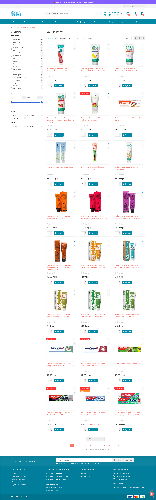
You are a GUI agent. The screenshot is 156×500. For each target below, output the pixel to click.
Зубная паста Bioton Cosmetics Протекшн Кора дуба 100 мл (59, 316)
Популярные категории (58, 469)
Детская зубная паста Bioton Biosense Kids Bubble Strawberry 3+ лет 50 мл (60, 120)
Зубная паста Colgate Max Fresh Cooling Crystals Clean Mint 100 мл (128, 414)
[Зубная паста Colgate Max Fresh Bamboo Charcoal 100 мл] (61, 398)
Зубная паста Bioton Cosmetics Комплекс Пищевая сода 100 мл (127, 266)
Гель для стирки (52, 485)
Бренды (83, 473)
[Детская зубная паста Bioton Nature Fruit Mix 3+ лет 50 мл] (95, 103)
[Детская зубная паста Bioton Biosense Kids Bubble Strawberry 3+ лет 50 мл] (61, 103)
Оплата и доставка (16, 6)
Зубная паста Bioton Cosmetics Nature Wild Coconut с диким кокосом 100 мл (59, 267)
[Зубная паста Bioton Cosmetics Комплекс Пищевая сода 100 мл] (129, 251)
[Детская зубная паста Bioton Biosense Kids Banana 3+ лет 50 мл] (95, 54)
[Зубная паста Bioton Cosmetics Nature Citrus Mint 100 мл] (61, 202)
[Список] (140, 38)
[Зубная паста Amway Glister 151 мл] (61, 152)
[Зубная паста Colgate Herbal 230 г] (129, 349)
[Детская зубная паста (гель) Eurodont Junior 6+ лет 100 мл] (61, 54)
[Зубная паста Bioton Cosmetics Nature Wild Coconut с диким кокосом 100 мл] (61, 251)
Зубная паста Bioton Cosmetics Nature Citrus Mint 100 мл (59, 217)
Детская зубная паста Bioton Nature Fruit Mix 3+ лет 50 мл (95, 119)
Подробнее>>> (93, 2)
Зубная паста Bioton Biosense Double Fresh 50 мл (92, 168)
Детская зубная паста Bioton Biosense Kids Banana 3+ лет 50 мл (94, 70)
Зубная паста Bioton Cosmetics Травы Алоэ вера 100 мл (127, 316)
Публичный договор (20, 485)
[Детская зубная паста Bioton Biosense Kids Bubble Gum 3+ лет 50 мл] (129, 54)
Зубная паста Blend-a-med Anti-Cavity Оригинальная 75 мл (93, 365)
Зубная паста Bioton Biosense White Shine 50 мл (129, 168)
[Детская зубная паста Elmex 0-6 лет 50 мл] (129, 103)
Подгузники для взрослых (56, 479)
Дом (56, 22)
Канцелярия (98, 22)
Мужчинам (125, 22)
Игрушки (112, 22)
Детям (15, 22)
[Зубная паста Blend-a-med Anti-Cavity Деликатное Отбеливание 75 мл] (61, 349)
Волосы (67, 22)
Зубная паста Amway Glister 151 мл (60, 167)
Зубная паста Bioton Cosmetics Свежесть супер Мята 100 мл (93, 316)
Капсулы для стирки (54, 487)
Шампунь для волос (54, 490)
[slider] (12, 102)
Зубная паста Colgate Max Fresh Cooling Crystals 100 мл (93, 414)
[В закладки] (74, 44)
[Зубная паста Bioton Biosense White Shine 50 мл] (129, 152)
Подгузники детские (54, 473)
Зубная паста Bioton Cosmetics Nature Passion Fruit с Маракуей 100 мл (129, 218)
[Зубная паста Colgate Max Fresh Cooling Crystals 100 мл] (95, 398)
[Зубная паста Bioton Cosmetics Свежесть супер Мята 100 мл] (95, 300)
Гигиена (45, 22)
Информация (18, 469)
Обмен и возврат (44, 6)
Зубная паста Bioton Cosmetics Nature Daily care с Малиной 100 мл (94, 217)
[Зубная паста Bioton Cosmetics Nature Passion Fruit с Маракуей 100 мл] (129, 202)
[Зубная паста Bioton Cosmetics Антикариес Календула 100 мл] (95, 251)
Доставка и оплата (19, 476)
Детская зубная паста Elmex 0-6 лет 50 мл (129, 119)
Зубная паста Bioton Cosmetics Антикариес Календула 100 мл (93, 266)
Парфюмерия (82, 22)
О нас (34, 6)
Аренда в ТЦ (85, 476)
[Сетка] (136, 38)
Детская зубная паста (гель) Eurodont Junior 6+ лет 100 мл (58, 70)
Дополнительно (88, 469)
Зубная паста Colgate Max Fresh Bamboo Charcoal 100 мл (59, 414)
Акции (140, 22)
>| (118, 446)
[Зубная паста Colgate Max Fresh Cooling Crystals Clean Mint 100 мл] (129, 398)
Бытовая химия (30, 22)
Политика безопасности (21, 482)
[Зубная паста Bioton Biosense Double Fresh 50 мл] (95, 152)
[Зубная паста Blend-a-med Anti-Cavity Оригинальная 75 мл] (95, 349)
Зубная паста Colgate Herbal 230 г (128, 364)
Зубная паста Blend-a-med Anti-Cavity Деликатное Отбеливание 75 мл (61, 366)
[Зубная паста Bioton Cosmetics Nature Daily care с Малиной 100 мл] (95, 202)
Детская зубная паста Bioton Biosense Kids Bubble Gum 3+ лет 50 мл (129, 71)
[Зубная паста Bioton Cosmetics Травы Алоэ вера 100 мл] (129, 300)
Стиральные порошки (54, 482)
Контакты (28, 6)
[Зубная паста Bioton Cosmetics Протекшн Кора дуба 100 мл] (61, 300)
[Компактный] (143, 38)
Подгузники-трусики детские (57, 476)
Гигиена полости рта (30, 27)
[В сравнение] (74, 48)
